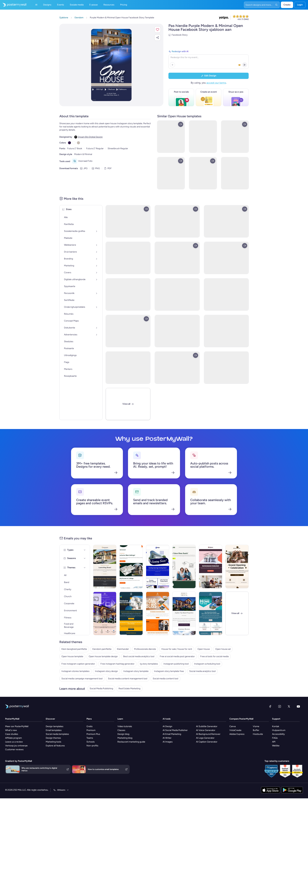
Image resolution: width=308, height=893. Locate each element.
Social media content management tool (127, 678)
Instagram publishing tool (176, 663)
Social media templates (57, 734)
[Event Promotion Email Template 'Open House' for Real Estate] (104, 613)
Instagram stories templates (75, 671)
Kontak (275, 726)
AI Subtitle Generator (206, 726)
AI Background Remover (208, 734)
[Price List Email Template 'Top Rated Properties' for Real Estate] (184, 613)
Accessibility (278, 734)
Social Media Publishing (101, 688)
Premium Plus (93, 734)
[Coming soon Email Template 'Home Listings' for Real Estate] (131, 566)
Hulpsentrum (278, 730)
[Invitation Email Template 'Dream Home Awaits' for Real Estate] (210, 613)
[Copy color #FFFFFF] (74, 142)
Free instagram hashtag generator (117, 663)
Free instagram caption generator (78, 663)
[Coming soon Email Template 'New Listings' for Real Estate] (104, 566)
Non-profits (92, 745)
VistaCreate (235, 730)
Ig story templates (149, 663)
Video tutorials (124, 726)
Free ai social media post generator (177, 656)
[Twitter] (289, 706)
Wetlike (275, 745)
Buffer (256, 730)
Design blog (123, 734)
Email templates (54, 730)
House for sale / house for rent (176, 649)
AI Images (168, 741)
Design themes (53, 738)
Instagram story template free (169, 671)
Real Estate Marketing (129, 688)
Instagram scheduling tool (207, 663)
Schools (90, 741)
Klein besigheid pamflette (74, 649)
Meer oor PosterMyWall (16, 726)
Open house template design (103, 656)
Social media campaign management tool (82, 678)
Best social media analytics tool (138, 656)
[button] (157, 29)
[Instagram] (279, 706)
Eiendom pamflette (101, 649)
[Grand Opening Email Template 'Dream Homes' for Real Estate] (237, 566)
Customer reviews (14, 749)
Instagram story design (106, 671)
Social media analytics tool (202, 671)
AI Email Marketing (172, 734)
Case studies (11, 734)
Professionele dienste (145, 649)
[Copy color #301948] (69, 142)
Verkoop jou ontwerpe (16, 745)
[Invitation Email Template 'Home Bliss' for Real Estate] (157, 613)
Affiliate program (13, 738)
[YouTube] (298, 706)
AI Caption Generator (206, 741)
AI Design (167, 726)
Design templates (54, 726)
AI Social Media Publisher (175, 730)
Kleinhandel (123, 649)
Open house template (72, 656)
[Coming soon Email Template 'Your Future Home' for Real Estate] (184, 566)
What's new (11, 730)
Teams (89, 738)
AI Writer (167, 738)
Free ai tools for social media (214, 656)
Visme (256, 726)
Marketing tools (53, 741)
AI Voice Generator (205, 730)
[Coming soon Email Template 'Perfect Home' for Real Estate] (157, 566)
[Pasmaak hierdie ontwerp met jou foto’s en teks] (111, 65)
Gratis (89, 726)
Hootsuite (258, 734)
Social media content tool (165, 678)
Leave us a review (14, 741)
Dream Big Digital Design (90, 137)
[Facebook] (270, 706)
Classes (121, 730)
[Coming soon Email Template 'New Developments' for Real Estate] (210, 566)
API (273, 741)
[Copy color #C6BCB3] (78, 142)
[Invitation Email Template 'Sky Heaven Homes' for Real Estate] (131, 613)
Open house (203, 649)
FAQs (275, 738)
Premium (90, 730)
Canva (232, 726)
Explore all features (55, 745)
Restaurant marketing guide (131, 741)
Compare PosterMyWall (241, 718)
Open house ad (223, 649)
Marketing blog (124, 738)
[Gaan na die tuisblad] (13, 5)
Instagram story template (136, 671)
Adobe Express (236, 734)
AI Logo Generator (205, 738)
